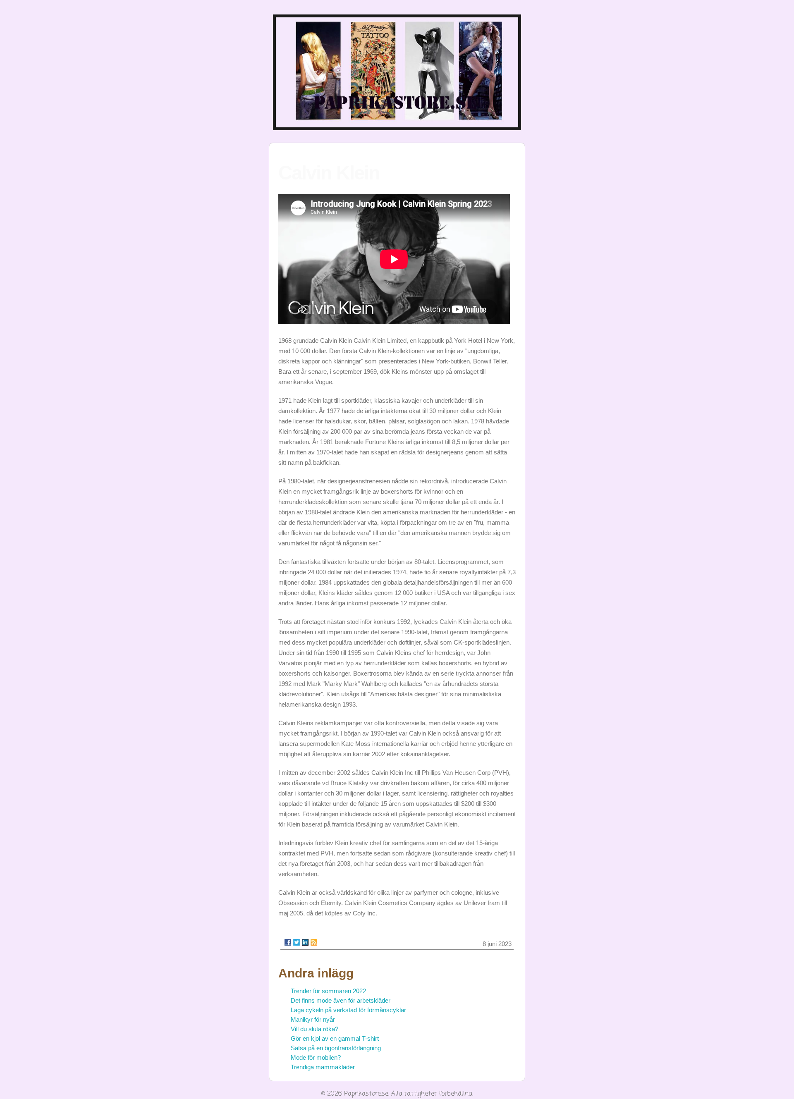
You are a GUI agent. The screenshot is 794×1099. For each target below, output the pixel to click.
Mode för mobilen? (316, 1057)
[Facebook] (288, 942)
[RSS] (314, 942)
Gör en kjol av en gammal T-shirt (335, 1038)
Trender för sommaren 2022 (328, 990)
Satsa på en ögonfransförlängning (336, 1047)
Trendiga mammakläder (323, 1066)
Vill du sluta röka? (314, 1028)
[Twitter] (296, 942)
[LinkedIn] (305, 942)
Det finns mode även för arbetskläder (340, 1000)
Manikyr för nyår (313, 1019)
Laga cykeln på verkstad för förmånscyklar (348, 1009)
